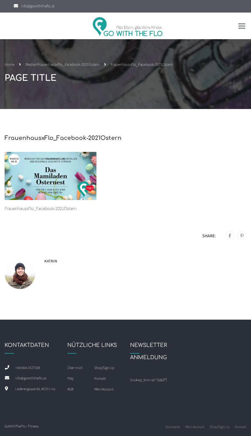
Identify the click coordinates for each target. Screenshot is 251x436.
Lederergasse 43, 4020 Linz (35, 388)
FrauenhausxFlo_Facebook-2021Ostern (68, 64)
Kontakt (100, 378)
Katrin (50, 261)
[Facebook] (229, 235)
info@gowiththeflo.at (37, 6)
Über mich (75, 367)
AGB (70, 389)
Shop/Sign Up (104, 367)
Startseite (172, 426)
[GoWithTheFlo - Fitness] (128, 27)
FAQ (70, 378)
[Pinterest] (242, 235)
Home (9, 64)
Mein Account (104, 389)
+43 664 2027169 (27, 367)
